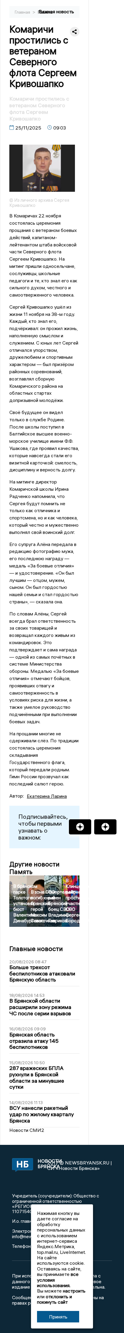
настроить (74, 1291)
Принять (58, 1317)
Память (45, 12)
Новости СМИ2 (26, 1130)
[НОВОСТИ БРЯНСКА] (21, 1165)
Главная (23, 12)
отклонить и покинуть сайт (54, 1299)
